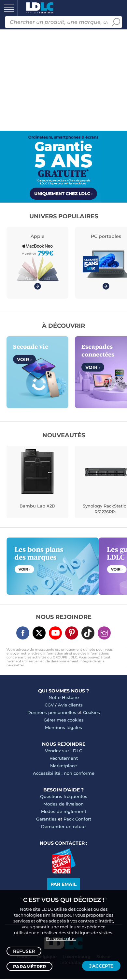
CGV (49, 704)
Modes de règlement (63, 811)
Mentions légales (63, 727)
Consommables (18, 153)
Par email (63, 884)
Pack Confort (77, 818)
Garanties (46, 818)
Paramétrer (29, 967)
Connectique (15, 175)
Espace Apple (16, 197)
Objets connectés (21, 130)
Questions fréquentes (63, 796)
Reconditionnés (19, 41)
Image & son (15, 64)
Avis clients (70, 704)
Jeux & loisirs (15, 108)
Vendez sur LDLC (63, 750)
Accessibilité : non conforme (63, 773)
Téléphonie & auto (22, 86)
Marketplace (63, 765)
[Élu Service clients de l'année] (63, 872)
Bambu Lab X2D (37, 505)
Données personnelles (51, 712)
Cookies (91, 712)
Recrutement (63, 758)
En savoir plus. (61, 938)
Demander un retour (63, 826)
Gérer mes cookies (64, 719)
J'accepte (101, 966)
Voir (24, 359)
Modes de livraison (63, 803)
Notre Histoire (64, 697)
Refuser (24, 951)
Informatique (15, 19)
